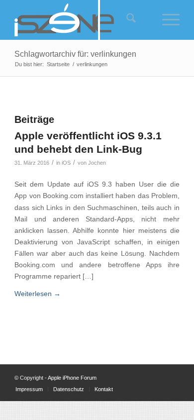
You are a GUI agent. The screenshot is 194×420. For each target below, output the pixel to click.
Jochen (97, 163)
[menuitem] (125, 20)
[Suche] (126, 20)
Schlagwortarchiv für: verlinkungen (75, 54)
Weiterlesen (37, 294)
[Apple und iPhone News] (80, 20)
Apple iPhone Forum (72, 378)
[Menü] (166, 20)
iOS (66, 163)
